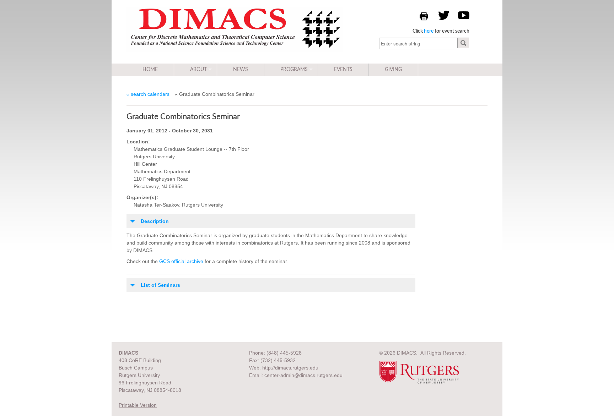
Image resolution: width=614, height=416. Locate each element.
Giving (393, 69)
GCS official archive (181, 261)
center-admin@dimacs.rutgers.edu (303, 375)
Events (343, 69)
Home (150, 69)
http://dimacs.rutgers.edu (290, 368)
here (428, 31)
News (240, 69)
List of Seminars (160, 285)
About (198, 69)
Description (155, 221)
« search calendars (147, 94)
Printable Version (138, 405)
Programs (294, 69)
